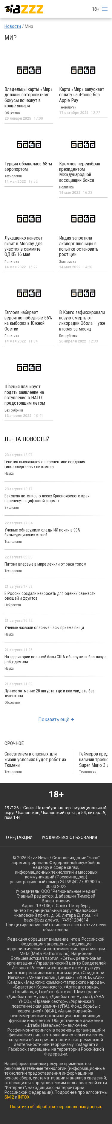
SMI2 (9, 1097)
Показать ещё (54, 719)
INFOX (24, 1097)
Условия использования (69, 837)
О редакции (19, 837)
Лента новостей (27, 439)
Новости (12, 26)
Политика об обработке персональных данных (56, 1106)
